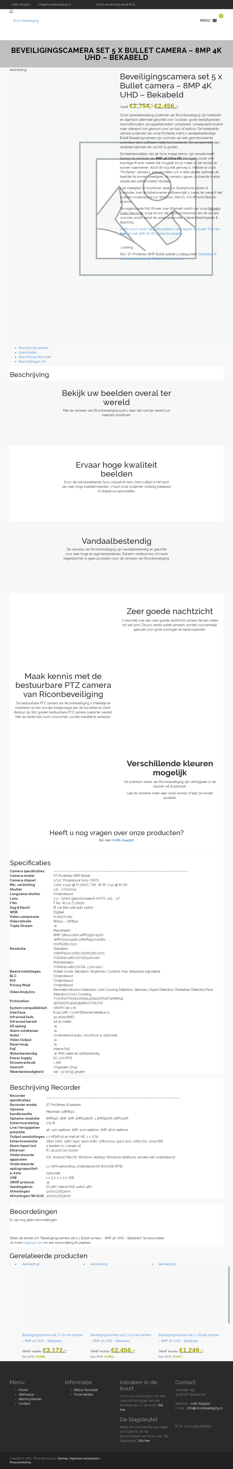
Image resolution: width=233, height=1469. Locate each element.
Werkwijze (26, 1394)
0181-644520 (200, 1403)
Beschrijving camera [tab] (33, 348)
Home (23, 1390)
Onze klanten (83, 1394)
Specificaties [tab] (28, 352)
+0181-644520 (122, 840)
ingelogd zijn (32, 1242)
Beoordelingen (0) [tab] (32, 361)
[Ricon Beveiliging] (24, 20)
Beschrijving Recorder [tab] (35, 357)
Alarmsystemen (30, 1399)
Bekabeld (206, 254)
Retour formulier (86, 1390)
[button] (205, 20)
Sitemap (63, 1458)
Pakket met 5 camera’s (168, 259)
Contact (24, 1403)
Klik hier (144, 1441)
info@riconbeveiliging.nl (54, 4)
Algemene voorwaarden (84, 1458)
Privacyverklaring (20, 1462)
